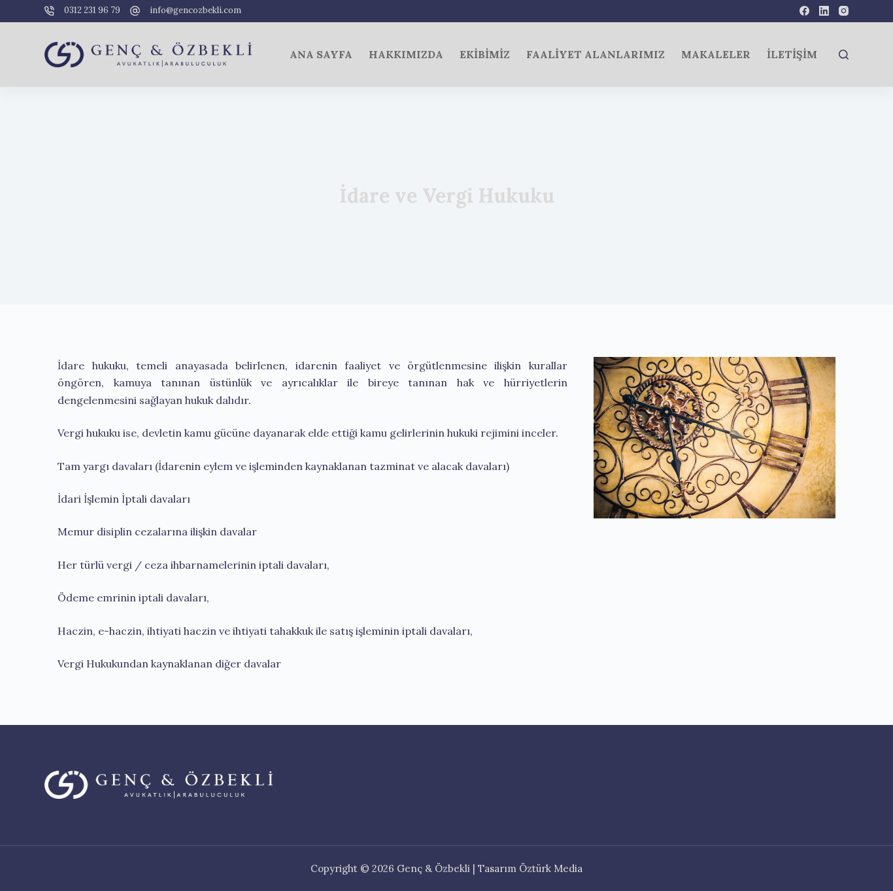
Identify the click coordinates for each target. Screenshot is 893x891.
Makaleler (715, 54)
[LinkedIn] (824, 11)
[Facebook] (804, 11)
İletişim (792, 54)
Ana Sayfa (321, 54)
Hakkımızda (406, 54)
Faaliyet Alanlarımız (595, 54)
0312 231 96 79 (92, 10)
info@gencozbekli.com (195, 10)
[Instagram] (844, 11)
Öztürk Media (550, 868)
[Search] (844, 54)
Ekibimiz (485, 54)
